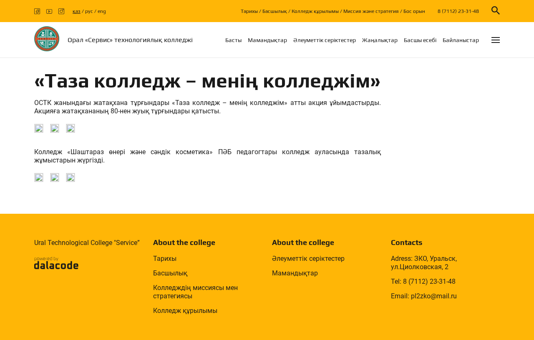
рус (89, 11)
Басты (233, 40)
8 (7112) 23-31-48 (458, 11)
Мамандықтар (267, 40)
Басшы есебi (420, 40)
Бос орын (414, 11)
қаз (77, 11)
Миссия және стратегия (371, 11)
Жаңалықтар (380, 40)
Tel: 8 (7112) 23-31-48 (423, 281)
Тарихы (249, 11)
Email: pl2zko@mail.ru (424, 296)
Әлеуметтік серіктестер (324, 40)
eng (102, 11)
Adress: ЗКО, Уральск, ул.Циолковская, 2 (424, 263)
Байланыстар (461, 40)
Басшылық (274, 11)
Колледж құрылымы (315, 11)
